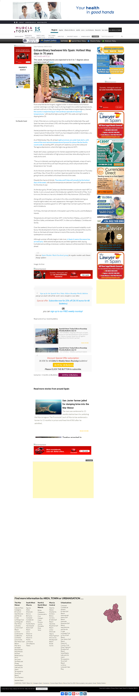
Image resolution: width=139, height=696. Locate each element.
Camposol (29, 618)
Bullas (39, 610)
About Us (125, 688)
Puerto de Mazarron (29, 637)
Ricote (51, 643)
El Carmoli (18, 612)
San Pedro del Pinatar (19, 662)
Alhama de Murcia (69, 30)
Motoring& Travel (52, 36)
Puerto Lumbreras (29, 640)
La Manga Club (19, 620)
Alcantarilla (52, 612)
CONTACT (21, 22)
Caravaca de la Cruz (42, 615)
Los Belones (18, 636)
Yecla (39, 630)
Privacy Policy (114, 688)
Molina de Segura (52, 633)
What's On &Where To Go (40, 36)
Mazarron (29, 634)
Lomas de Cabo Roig (65, 668)
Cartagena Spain (37, 683)
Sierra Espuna (30, 643)
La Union (17, 632)
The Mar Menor (18, 604)
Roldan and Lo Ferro (19, 656)
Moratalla (41, 626)
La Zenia (63, 665)
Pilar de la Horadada (18, 646)
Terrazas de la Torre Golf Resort (19, 673)
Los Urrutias (18, 640)
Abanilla (51, 608)
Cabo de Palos (19, 608)
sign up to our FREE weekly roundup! (66, 311)
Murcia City (52, 638)
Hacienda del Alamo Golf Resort (30, 628)
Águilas (61, 30)
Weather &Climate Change (30, 36)
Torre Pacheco (19, 677)
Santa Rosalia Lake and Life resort (19, 667)
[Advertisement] (63, 480)
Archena (51, 614)
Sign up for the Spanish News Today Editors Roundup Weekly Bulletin (64, 293)
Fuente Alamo (30, 624)
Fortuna (40, 622)
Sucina (51, 645)
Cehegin (40, 618)
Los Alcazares (19, 634)
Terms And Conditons (104, 688)
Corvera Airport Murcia (56, 683)
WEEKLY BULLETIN (42, 22)
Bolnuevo (29, 616)
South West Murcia (30, 604)
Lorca (82, 30)
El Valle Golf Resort (53, 621)
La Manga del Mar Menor (19, 623)
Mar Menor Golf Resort (20, 642)
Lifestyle (61, 36)
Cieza (39, 620)
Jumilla (78, 30)
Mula (39, 628)
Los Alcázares (90, 30)
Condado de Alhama (29, 621)
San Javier (105, 30)
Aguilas (28, 608)
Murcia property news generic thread (86, 683)
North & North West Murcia (42, 605)
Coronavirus (46, 683)
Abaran (51, 610)
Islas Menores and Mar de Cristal (19, 616)
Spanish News (85, 36)
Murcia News (19, 36)
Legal (120, 688)
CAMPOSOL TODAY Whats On (23, 683)
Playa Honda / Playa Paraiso (19, 650)
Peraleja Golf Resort (53, 640)
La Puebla (18, 626)
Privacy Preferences (42, 688)
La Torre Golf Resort (19, 629)
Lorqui (51, 630)
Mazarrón (98, 30)
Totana (28, 645)
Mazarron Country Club (65, 644)
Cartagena (18, 610)
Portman (17, 653)
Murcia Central (52, 604)
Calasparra (41, 612)
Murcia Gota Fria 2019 (69, 683)
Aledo (28, 610)
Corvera (51, 618)
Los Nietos (18, 638)
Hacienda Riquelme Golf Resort (53, 626)
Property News (72, 36)
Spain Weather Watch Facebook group (55, 255)
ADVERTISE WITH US (30, 22)
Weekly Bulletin (101, 683)
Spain (51, 62)
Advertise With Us (133, 688)
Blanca (51, 616)
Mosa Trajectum (54, 636)
